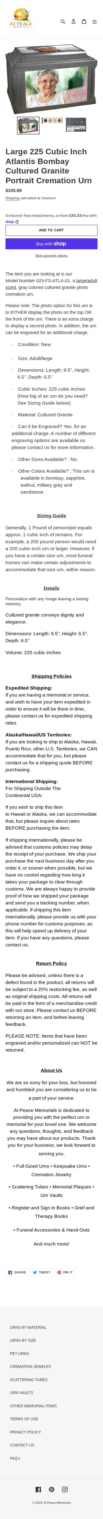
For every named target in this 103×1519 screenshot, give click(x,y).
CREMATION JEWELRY (30, 1366)
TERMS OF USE (24, 1419)
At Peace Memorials (57, 1503)
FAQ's (15, 1458)
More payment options (52, 256)
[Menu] (94, 21)
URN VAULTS (21, 1393)
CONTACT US (22, 1445)
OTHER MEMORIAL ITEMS (33, 1406)
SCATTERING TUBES (29, 1380)
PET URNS (19, 1353)
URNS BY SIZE (23, 1340)
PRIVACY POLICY (25, 1432)
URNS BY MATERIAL (28, 1327)
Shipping (12, 198)
